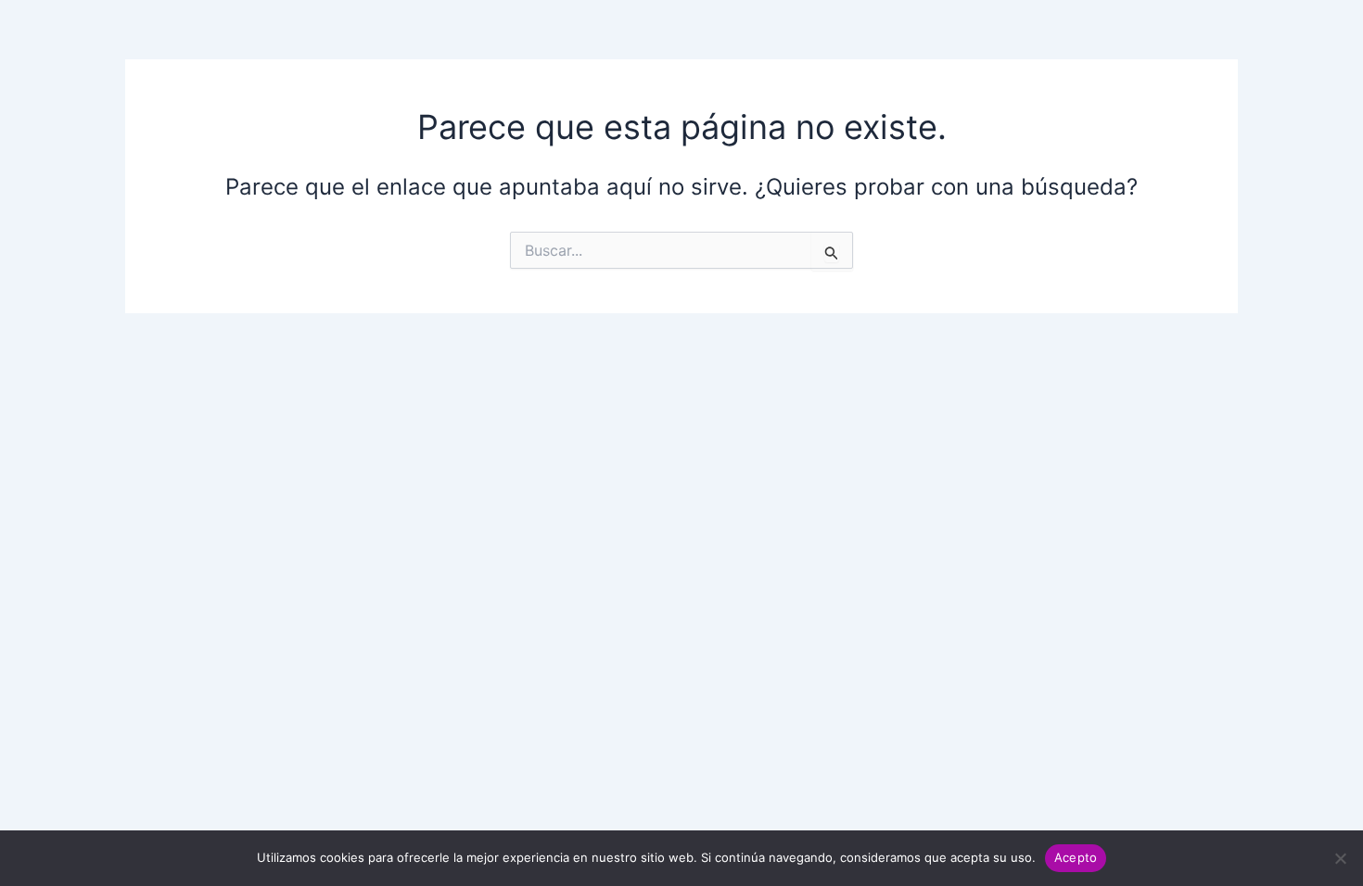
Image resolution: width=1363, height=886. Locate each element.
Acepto (1076, 857)
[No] (1340, 858)
